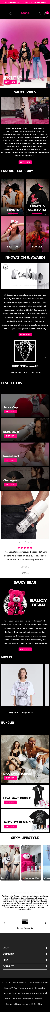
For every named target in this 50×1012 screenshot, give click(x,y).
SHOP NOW (10, 82)
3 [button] (25, 83)
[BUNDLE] (37, 234)
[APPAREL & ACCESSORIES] (37, 197)
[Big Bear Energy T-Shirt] (22, 685)
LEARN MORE (25, 162)
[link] (25, 358)
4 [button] (28, 83)
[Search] (10, 13)
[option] (25, 53)
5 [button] (31, 83)
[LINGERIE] (12, 197)
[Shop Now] (25, 759)
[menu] (3, 13)
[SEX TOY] (12, 234)
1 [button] (19, 83)
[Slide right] (45, 358)
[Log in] (39, 13)
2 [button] (22, 83)
